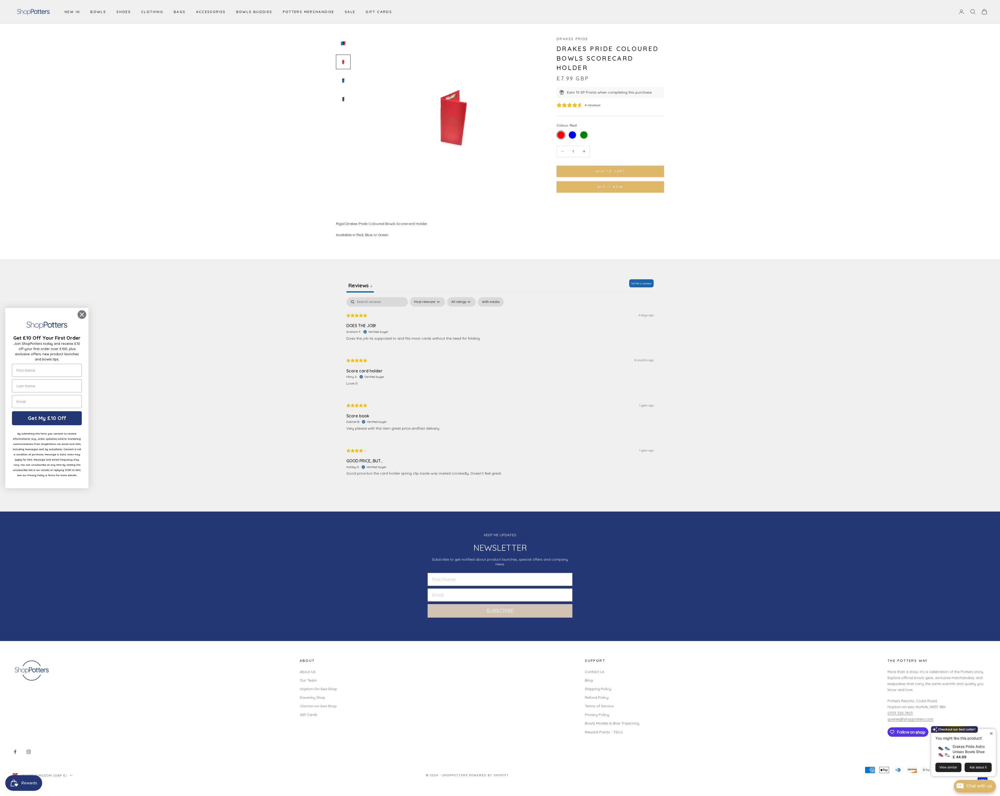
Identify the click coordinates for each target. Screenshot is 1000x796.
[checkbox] (491, 302)
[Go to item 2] (343, 62)
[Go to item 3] (343, 80)
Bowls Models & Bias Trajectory (612, 723)
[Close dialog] (81, 314)
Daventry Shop (312, 697)
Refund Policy (597, 697)
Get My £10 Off (47, 418)
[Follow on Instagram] (28, 751)
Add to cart (610, 171)
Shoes (123, 12)
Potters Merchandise (308, 12)
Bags (180, 12)
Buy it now (610, 187)
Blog (589, 680)
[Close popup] (991, 733)
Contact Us (594, 671)
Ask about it (978, 767)
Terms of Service (599, 706)
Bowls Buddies (254, 12)
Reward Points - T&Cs (604, 732)
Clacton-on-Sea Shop (318, 706)
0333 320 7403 (900, 712)
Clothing (152, 12)
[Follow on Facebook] (15, 751)
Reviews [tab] (360, 285)
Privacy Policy (597, 714)
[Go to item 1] (343, 43)
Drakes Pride (572, 39)
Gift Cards (379, 12)
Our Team (308, 680)
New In (72, 12)
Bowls (98, 12)
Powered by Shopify (489, 775)
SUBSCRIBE (500, 610)
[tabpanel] (500, 390)
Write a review (641, 283)
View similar (948, 767)
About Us (308, 671)
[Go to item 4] (343, 99)
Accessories (211, 12)
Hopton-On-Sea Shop (318, 689)
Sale (350, 12)
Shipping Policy (598, 689)
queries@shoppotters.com (910, 719)
